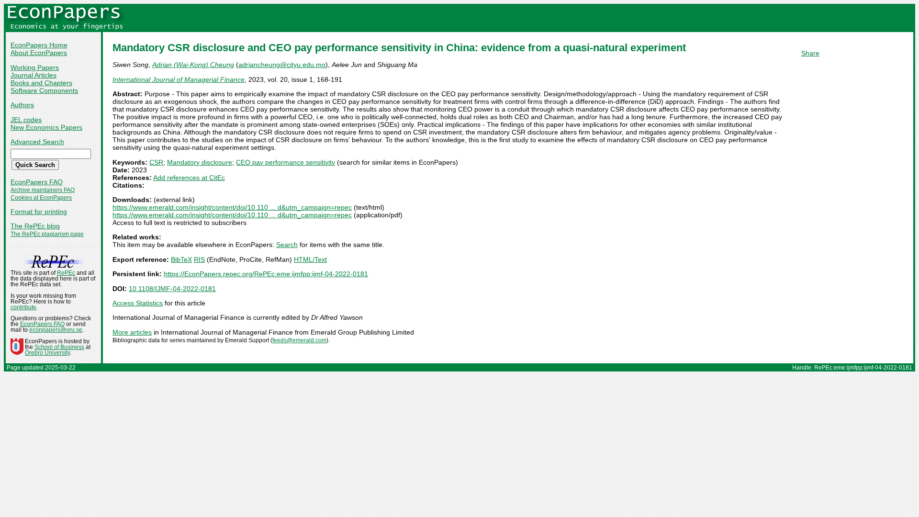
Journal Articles (33, 75)
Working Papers (35, 67)
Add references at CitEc (189, 177)
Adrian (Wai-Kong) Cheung (193, 64)
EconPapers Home (39, 45)
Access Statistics (137, 303)
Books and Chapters (41, 83)
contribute (23, 307)
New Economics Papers (46, 127)
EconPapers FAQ (37, 182)
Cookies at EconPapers (41, 198)
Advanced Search (37, 142)
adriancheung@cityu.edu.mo (281, 64)
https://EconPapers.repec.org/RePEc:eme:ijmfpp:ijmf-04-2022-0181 (266, 274)
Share (810, 53)
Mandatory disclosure (199, 162)
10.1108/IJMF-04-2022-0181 (172, 288)
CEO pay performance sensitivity (285, 162)
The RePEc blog (35, 226)
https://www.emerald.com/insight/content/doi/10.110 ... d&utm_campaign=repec (232, 207)
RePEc (66, 273)
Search (287, 244)
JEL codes (26, 120)
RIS (199, 259)
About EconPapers (39, 52)
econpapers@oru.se (55, 330)
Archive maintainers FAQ (43, 190)
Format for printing (39, 211)
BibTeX (181, 259)
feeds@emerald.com (299, 340)
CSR (156, 162)
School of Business (59, 347)
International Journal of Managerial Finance (178, 79)
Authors (22, 105)
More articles (132, 332)
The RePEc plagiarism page (47, 234)
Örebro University (47, 353)
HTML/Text (310, 259)
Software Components (44, 90)
